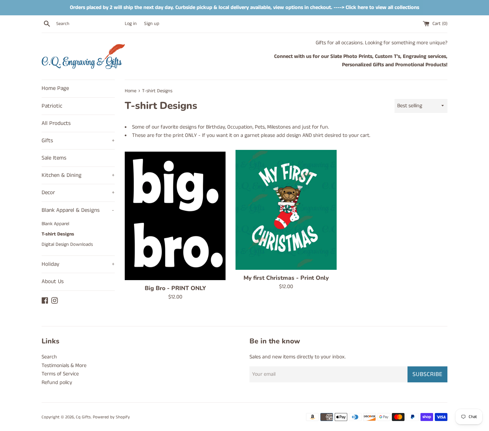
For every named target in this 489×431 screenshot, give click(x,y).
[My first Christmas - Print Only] (286, 210)
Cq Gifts (83, 417)
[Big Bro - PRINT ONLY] (175, 215)
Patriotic (52, 106)
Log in (131, 23)
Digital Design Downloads (67, 244)
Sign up (151, 23)
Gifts (78, 141)
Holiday (78, 264)
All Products (56, 123)
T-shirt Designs (58, 234)
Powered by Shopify (111, 417)
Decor (78, 193)
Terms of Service (60, 374)
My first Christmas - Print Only (286, 278)
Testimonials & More (64, 365)
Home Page (55, 88)
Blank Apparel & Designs (78, 210)
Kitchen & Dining (78, 175)
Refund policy (57, 382)
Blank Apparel (55, 223)
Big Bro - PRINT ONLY (175, 288)
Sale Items (54, 158)
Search (49, 357)
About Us (53, 281)
